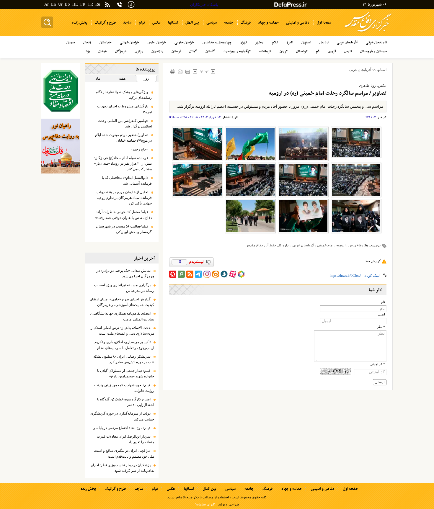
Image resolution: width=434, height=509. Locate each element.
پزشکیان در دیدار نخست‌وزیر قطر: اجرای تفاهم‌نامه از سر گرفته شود (122, 468)
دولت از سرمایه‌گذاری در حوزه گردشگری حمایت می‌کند (122, 416)
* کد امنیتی (377, 364)
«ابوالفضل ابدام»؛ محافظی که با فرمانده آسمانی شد (127, 180)
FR (82, 4)
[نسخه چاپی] (173, 71)
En (53, 4)
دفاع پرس (355, 245)
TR (90, 4)
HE (75, 4)
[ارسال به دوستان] (180, 71)
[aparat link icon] (232, 274)
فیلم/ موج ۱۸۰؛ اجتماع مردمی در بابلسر (122, 428)
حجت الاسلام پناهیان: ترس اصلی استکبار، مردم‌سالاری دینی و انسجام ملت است (121, 330)
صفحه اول (350, 489)
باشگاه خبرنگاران (204, 4)
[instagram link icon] (207, 274)
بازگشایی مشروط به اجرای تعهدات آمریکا (124, 109)
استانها (381, 70)
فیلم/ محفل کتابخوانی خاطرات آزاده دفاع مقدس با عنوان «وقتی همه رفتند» (123, 215)
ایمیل (381, 314)
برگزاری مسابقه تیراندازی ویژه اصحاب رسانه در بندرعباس (124, 288)
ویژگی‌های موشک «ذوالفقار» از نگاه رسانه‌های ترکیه (124, 95)
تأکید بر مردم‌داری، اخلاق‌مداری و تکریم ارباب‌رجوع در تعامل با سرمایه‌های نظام (124, 345)
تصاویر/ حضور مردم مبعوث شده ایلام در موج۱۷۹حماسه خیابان (123, 138)
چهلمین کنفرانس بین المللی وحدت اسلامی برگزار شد (125, 123)
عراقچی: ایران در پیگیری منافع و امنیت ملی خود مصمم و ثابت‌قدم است (124, 453)
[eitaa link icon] (215, 274)
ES (67, 4)
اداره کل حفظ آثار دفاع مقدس (267, 245)
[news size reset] (204, 71)
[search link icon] (181, 274)
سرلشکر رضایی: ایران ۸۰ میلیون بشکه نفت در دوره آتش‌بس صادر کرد (123, 359)
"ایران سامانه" (205, 504)
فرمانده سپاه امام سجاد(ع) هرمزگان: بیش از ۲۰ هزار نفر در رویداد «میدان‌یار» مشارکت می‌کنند (123, 163)
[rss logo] (107, 5)
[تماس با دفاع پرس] (119, 5)
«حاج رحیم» (139, 149)
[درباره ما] (131, 4)
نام (383, 302)
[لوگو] (368, 32)
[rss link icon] (189, 274)
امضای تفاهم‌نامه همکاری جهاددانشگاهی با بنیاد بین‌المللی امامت (121, 316)
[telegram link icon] (198, 274)
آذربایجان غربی (360, 70)
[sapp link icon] (224, 274)
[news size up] (213, 71)
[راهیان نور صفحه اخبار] (60, 146)
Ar (46, 4)
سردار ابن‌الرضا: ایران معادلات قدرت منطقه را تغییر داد (125, 439)
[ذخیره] (187, 71)
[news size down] (195, 71)
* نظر (381, 326)
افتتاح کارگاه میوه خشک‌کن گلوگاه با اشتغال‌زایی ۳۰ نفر (125, 402)
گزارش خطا (373, 261)
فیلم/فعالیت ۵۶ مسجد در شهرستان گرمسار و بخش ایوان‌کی (124, 229)
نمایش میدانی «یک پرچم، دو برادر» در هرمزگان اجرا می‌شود (125, 273)
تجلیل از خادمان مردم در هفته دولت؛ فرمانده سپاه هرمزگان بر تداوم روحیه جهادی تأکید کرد (123, 197)
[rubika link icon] (241, 274)
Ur (60, 4)
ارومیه (340, 245)
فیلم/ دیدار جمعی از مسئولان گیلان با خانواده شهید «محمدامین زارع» (125, 373)
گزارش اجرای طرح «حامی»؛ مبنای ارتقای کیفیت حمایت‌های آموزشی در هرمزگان (121, 302)
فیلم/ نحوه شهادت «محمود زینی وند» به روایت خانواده (124, 388)
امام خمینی (325, 245)
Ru (97, 4)
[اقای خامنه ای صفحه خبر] (60, 91)
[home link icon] (172, 274)
